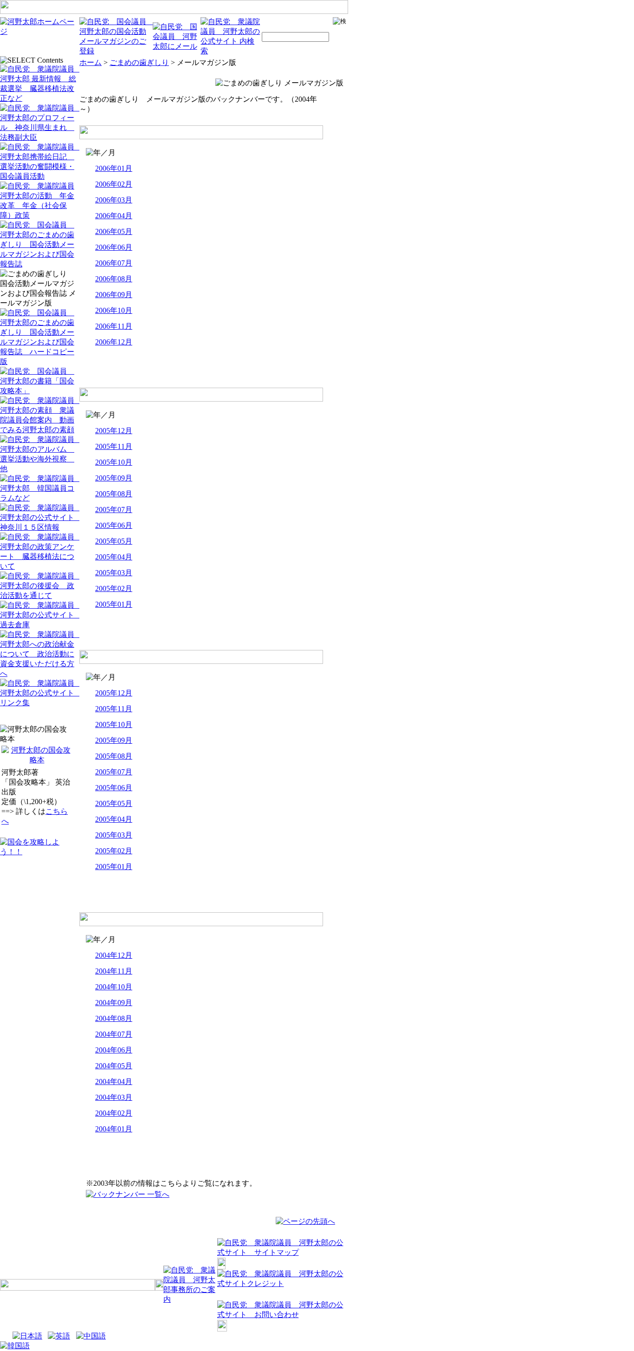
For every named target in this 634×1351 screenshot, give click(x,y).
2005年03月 (113, 573)
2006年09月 (113, 295)
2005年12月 (113, 431)
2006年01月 (113, 168)
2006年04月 (113, 216)
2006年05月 (113, 231)
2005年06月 (113, 525)
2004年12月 (113, 955)
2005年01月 (113, 604)
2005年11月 (113, 446)
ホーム (90, 62)
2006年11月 (113, 326)
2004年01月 (113, 1129)
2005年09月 (113, 478)
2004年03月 (113, 1097)
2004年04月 (113, 1081)
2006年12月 (113, 342)
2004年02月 (113, 1113)
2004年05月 (113, 1066)
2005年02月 (113, 588)
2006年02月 (113, 184)
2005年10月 (113, 462)
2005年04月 (113, 557)
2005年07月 (113, 509)
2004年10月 (113, 987)
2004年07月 (113, 1034)
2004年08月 (113, 1018)
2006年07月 (113, 263)
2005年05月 (113, 541)
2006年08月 (113, 279)
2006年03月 (113, 200)
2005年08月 (113, 494)
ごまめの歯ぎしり (139, 62)
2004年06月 (113, 1050)
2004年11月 (113, 971)
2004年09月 (113, 1003)
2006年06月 (113, 247)
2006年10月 (113, 310)
